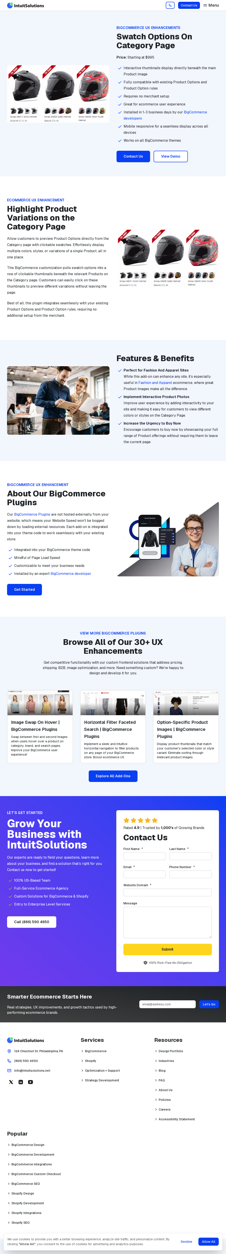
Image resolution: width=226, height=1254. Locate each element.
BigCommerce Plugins (32, 514)
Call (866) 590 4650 (31, 922)
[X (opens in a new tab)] (11, 1082)
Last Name (186, 848)
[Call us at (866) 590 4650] (170, 5)
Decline (186, 1242)
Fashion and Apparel (155, 382)
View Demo (170, 156)
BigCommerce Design (27, 1145)
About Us (166, 1090)
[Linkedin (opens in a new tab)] (21, 1082)
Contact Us (189, 5)
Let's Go (209, 1004)
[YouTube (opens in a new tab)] (30, 1082)
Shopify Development (27, 1203)
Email (136, 867)
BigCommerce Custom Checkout (36, 1174)
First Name (140, 848)
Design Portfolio (171, 1051)
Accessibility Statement (177, 1119)
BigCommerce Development (32, 1155)
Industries (166, 1061)
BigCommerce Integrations (31, 1164)
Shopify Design (22, 1193)
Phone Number (189, 867)
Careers (165, 1109)
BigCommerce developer (71, 573)
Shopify (90, 1061)
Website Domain (144, 885)
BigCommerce (96, 1051)
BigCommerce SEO (25, 1184)
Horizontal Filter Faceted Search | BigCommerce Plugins (110, 729)
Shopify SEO (20, 1223)
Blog (162, 1071)
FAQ (162, 1080)
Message (130, 903)
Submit (167, 949)
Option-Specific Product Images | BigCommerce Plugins (182, 729)
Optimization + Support (102, 1071)
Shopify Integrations (26, 1213)
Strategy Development (102, 1080)
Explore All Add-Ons (113, 776)
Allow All (208, 1242)
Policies (165, 1100)
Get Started (24, 589)
